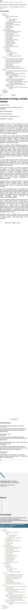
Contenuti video (7, 502)
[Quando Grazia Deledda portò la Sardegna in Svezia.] (14, 335)
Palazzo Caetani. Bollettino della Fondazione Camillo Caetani (14, 62)
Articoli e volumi (13, 53)
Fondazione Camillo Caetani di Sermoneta (13, 4)
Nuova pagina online (5, 434)
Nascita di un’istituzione (12, 16)
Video (4, 89)
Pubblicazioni (6, 510)
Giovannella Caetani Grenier (13, 35)
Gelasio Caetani (10, 34)
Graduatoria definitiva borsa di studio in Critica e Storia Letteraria (18, 82)
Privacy (11, 527)
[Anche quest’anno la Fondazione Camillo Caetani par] (14, 233)
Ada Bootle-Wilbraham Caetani (13, 31)
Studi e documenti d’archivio (13, 66)
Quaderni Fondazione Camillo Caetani (15, 68)
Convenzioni (9, 26)
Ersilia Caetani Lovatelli (12, 33)
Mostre (4, 507)
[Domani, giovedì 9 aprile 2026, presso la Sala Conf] (14, 298)
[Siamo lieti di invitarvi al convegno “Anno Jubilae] (14, 402)
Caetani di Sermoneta (8, 30)
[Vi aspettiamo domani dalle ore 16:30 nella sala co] (14, 366)
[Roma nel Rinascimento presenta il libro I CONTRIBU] (14, 244)
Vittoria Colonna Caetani (12, 46)
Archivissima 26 (4, 451)
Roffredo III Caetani (11, 42)
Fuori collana (9, 64)
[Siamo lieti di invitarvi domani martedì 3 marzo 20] (14, 345)
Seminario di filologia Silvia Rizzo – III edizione (12, 425)
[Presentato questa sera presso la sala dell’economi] (14, 413)
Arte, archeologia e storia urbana (14, 60)
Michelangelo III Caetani (12, 39)
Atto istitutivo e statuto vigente (13, 22)
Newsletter (5, 91)
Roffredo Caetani (10, 43)
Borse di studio (9, 27)
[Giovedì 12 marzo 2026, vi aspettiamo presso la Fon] (14, 317)
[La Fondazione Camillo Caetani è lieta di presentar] (14, 286)
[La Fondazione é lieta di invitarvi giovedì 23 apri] (14, 270)
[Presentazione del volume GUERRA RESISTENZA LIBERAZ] (14, 251)
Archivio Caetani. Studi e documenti (15, 58)
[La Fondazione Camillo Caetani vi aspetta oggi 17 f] (14, 376)
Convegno (5, 503)
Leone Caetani (9, 37)
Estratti (10, 54)
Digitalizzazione (7, 504)
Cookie (6, 527)
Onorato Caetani (10, 41)
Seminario (5, 511)
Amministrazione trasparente (13, 24)
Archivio (8, 49)
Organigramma (9, 23)
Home (4, 14)
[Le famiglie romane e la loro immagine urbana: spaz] (14, 277)
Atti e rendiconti (10, 65)
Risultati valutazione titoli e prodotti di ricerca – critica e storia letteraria (15, 79)
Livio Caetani (9, 38)
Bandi (4, 69)
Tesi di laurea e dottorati (15, 56)
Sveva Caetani (9, 45)
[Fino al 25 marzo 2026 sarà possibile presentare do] (14, 356)
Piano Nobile (12, 20)
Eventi (4, 506)
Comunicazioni (6, 500)
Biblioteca (8, 50)
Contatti (5, 92)
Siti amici (8, 28)
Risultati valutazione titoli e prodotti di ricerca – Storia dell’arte (15, 74)
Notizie (4, 509)
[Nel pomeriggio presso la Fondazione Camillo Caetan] (14, 262)
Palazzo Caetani (13, 19)
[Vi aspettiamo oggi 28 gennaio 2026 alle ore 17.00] (14, 387)
